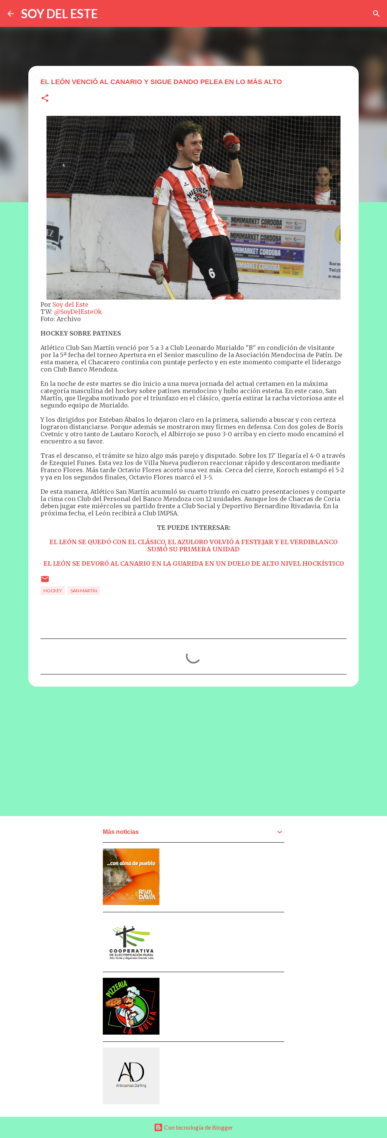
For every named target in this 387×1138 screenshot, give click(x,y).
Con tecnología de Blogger (198, 1127)
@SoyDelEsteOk (78, 311)
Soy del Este (70, 304)
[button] (45, 99)
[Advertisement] (193, 751)
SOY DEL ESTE (59, 13)
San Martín (84, 590)
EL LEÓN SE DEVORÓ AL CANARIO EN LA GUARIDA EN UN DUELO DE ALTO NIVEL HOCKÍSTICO (193, 563)
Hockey (52, 590)
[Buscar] (376, 14)
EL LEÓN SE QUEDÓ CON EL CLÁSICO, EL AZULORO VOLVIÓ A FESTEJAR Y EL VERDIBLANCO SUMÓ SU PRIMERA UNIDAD (193, 545)
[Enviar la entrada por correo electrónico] (45, 582)
